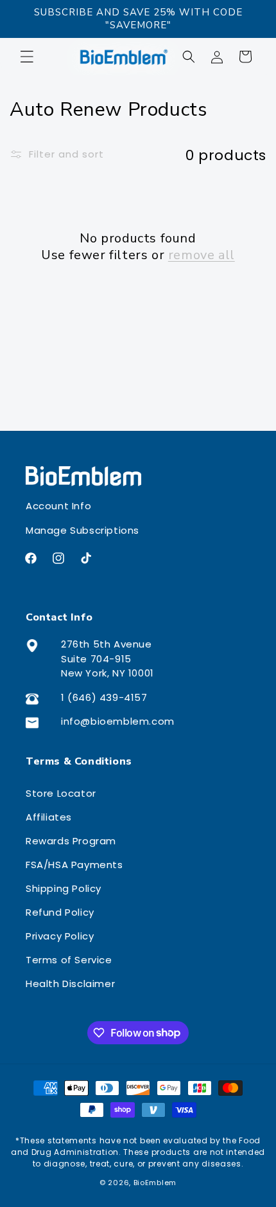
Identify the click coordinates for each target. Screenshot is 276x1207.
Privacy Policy (60, 936)
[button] (189, 56)
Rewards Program (71, 841)
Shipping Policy (63, 888)
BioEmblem (155, 1182)
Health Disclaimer (70, 983)
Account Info (58, 506)
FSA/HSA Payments (74, 864)
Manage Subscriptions (82, 530)
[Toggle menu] (33, 56)
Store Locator (61, 793)
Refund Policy (60, 912)
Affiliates (49, 817)
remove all (201, 255)
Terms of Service (69, 960)
